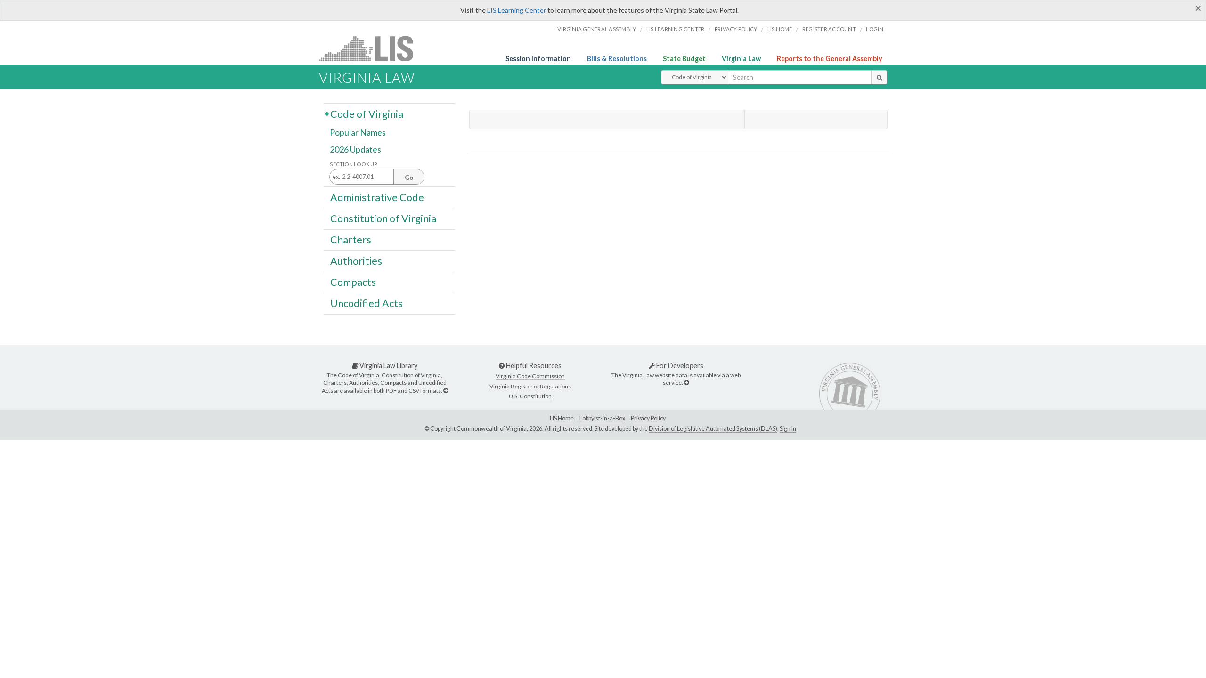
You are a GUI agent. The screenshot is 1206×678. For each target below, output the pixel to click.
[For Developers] (686, 382)
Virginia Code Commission (530, 375)
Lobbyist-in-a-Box (602, 418)
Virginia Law (741, 59)
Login (874, 29)
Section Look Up (353, 164)
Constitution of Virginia (383, 218)
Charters (350, 240)
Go (409, 177)
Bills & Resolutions (617, 59)
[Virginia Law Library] (445, 390)
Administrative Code (377, 197)
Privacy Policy (736, 29)
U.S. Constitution (530, 396)
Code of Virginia (366, 113)
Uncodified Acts (366, 303)
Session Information (538, 59)
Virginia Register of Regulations (530, 386)
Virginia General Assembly (596, 29)
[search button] (879, 77)
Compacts (353, 282)
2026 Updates (355, 149)
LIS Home (562, 418)
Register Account (829, 29)
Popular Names (358, 133)
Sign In (788, 428)
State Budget (684, 59)
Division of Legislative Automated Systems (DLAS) (713, 428)
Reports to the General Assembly (829, 59)
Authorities (356, 261)
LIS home (779, 29)
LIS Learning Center (516, 10)
